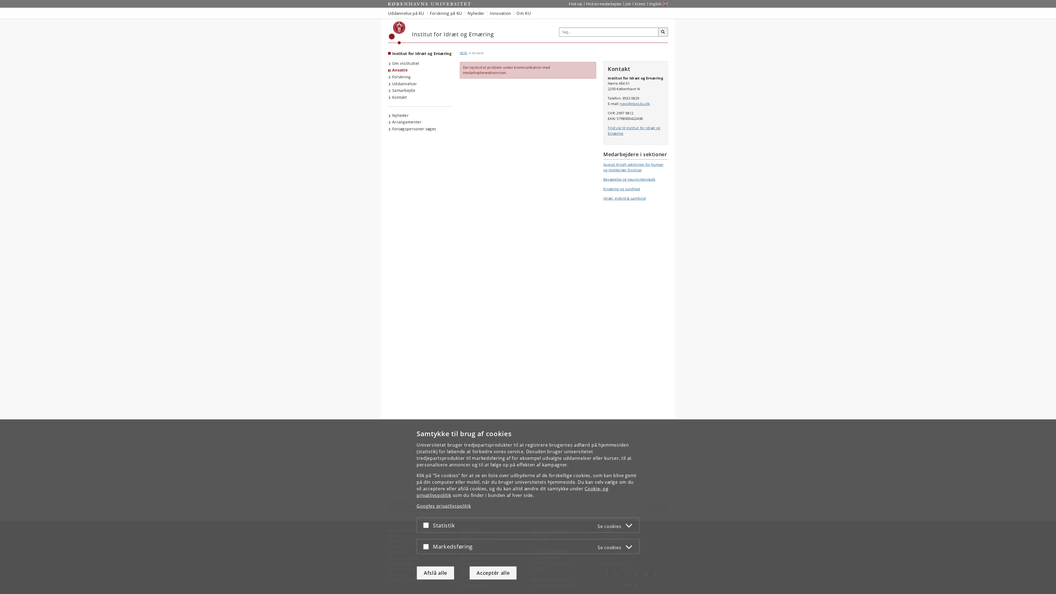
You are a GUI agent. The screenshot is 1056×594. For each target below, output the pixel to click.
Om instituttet (405, 63)
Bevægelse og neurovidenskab (629, 179)
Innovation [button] (500, 13)
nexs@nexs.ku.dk (635, 103)
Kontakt (399, 97)
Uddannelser (404, 83)
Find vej (575, 3)
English (655, 3)
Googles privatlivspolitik (444, 506)
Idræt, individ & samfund (624, 198)
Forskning (401, 76)
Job (628, 3)
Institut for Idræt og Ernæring (422, 53)
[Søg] (663, 32)
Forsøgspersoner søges (414, 128)
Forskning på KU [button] (446, 13)
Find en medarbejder (604, 3)
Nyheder (400, 115)
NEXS (463, 53)
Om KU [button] (523, 13)
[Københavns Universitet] (397, 32)
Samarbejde (403, 90)
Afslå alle (435, 573)
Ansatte (400, 70)
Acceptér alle (493, 573)
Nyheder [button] (476, 13)
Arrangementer (407, 122)
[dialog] (528, 506)
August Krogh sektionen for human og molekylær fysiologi (633, 167)
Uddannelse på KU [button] (406, 13)
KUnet (640, 3)
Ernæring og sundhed (621, 188)
